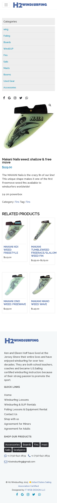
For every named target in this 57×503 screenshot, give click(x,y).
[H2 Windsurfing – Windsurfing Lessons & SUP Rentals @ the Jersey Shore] (29, 5)
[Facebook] (4, 98)
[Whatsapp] (26, 98)
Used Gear (9, 81)
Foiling (6, 36)
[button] (49, 105)
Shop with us (11, 419)
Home (8, 395)
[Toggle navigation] (6, 5)
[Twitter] (20, 98)
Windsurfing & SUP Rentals (20, 404)
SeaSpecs (19, 449)
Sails (5, 61)
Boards (7, 42)
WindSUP (8, 48)
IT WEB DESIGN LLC (35, 490)
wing (5, 29)
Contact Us (10, 414)
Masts (6, 68)
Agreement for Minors (17, 423)
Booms (7, 74)
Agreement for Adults (17, 428)
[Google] (9, 98)
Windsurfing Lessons (16, 399)
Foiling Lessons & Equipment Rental (25, 409)
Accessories (9, 87)
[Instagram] (15, 98)
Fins (5, 55)
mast (44, 444)
